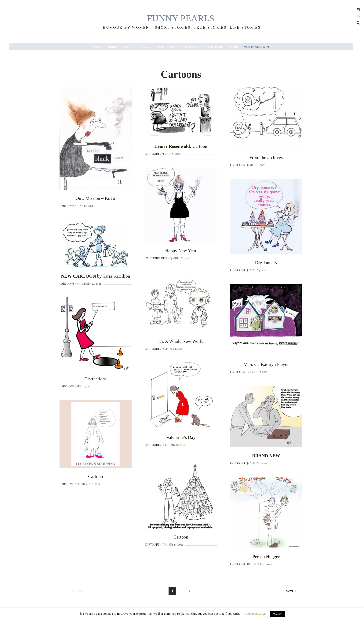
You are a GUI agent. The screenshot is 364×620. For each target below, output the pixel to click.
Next (289, 591)
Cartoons (67, 206)
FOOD (159, 46)
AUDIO (233, 46)
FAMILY (112, 46)
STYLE (127, 46)
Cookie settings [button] (255, 613)
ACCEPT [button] (278, 613)
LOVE (97, 46)
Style (165, 258)
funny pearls (180, 18)
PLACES (143, 46)
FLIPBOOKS (214, 46)
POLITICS (192, 46)
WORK (175, 46)
